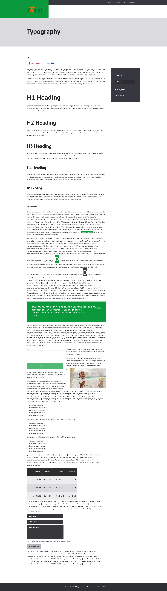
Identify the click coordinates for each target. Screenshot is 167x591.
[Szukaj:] (125, 82)
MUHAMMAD (36, 316)
